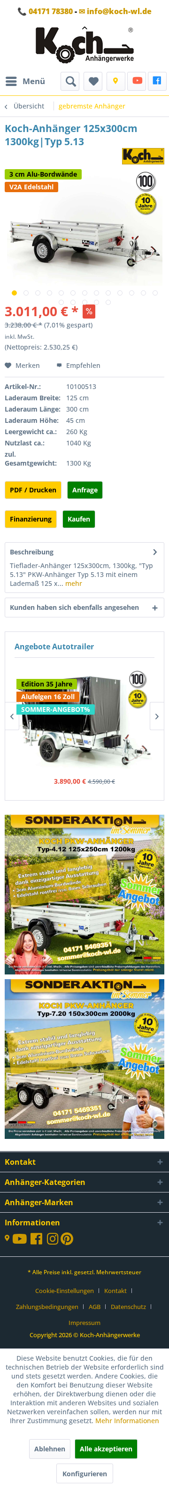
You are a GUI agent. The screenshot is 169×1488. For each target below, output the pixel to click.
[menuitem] (25, 81)
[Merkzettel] (93, 81)
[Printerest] (67, 1241)
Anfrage (85, 489)
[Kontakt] (116, 81)
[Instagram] (54, 1241)
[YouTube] (136, 81)
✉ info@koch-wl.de (115, 11)
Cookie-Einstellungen (64, 1290)
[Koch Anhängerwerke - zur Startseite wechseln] (85, 47)
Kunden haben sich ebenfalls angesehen (74, 607)
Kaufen (79, 518)
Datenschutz (128, 1306)
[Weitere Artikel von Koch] (143, 156)
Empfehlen (82, 365)
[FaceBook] (157, 81)
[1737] (85, 895)
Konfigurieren (84, 1473)
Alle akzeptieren (106, 1448)
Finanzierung (31, 518)
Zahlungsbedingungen (47, 1306)
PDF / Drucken (33, 489)
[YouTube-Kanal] (21, 1239)
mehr (72, 583)
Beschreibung (32, 551)
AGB (94, 1306)
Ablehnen (49, 1448)
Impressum (84, 1322)
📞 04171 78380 (45, 11)
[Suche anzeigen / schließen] (70, 81)
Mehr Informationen (127, 1420)
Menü (34, 81)
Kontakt (115, 1290)
